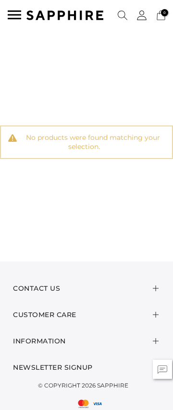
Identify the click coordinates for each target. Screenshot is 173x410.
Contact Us (36, 288)
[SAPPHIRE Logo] (64, 14)
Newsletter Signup (53, 367)
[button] (122, 15)
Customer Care (44, 314)
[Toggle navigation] (14, 15)
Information (39, 341)
